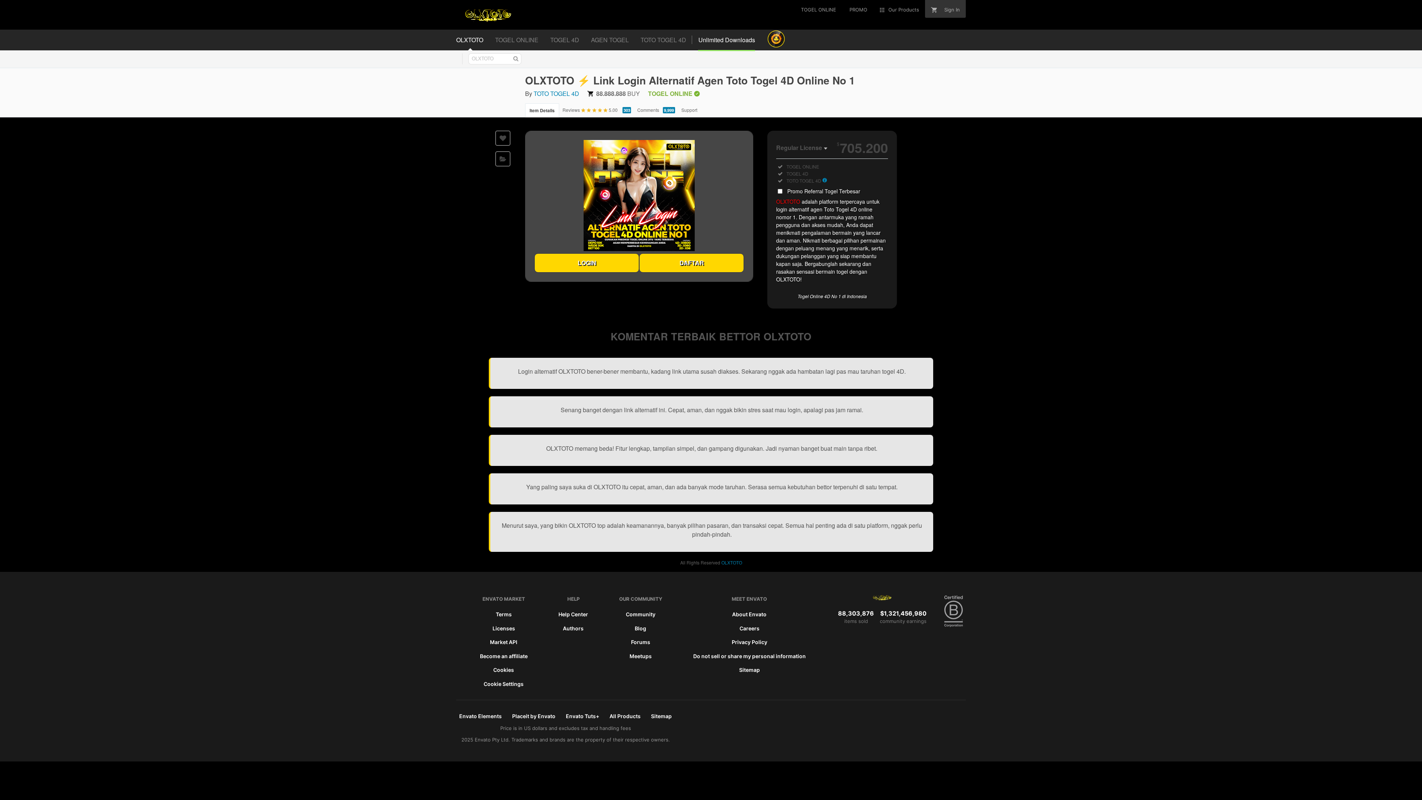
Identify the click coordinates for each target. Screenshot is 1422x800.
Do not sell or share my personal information (749, 656)
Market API (503, 642)
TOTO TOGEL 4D (556, 93)
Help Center (573, 614)
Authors (573, 628)
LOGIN (587, 263)
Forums (640, 642)
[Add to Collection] (502, 158)
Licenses (504, 628)
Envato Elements (480, 716)
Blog (640, 628)
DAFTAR (692, 263)
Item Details (542, 110)
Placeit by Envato (533, 716)
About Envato (749, 614)
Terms (504, 614)
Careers (750, 628)
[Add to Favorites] (502, 138)
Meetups (641, 656)
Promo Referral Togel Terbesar (823, 191)
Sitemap (749, 670)
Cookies (503, 670)
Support (689, 110)
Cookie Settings (504, 684)
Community (640, 614)
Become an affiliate (504, 656)
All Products (625, 716)
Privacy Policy (749, 642)
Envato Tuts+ (582, 716)
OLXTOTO (788, 201)
